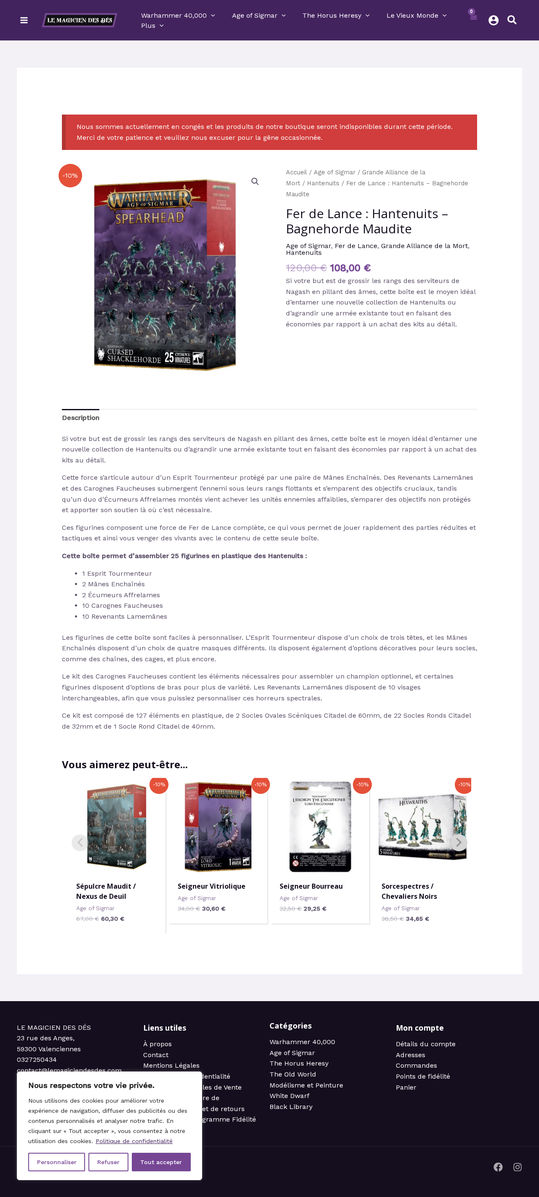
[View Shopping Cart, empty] (473, 20)
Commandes (416, 1065)
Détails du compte (426, 1044)
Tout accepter (161, 1162)
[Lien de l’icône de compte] (493, 20)
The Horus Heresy (299, 1063)
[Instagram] (517, 1167)
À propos (157, 1044)
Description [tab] (80, 418)
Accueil (296, 172)
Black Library (291, 1107)
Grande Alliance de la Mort (424, 246)
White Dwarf (290, 1096)
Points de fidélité (423, 1076)
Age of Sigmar (334, 172)
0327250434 (37, 1059)
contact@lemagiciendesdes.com (69, 1070)
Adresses (410, 1055)
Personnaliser (57, 1162)
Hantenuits (323, 183)
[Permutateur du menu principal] (24, 20)
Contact (155, 1055)
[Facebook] (498, 1167)
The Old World (293, 1074)
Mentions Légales (171, 1065)
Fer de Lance (356, 246)
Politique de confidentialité (134, 1141)
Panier (406, 1087)
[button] (211, 16)
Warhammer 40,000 (302, 1042)
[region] (109, 1125)
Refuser (108, 1162)
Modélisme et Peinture (306, 1085)
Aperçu (117, 867)
